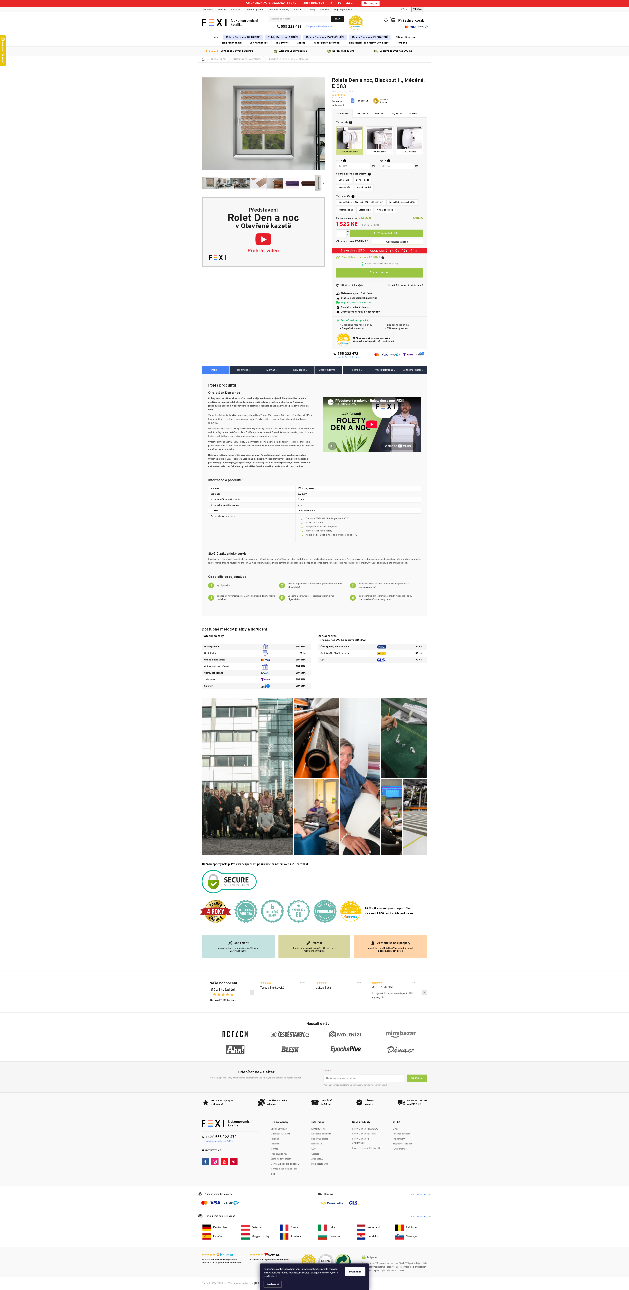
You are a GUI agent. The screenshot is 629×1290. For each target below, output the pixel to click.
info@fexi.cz (213, 1150)
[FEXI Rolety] (227, 1123)
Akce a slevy (317, 1159)
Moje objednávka (343, 10)
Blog (312, 10)
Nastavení (273, 1284)
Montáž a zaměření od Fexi (284, 1169)
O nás (395, 1129)
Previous (252, 992)
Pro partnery (399, 1139)
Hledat (338, 19)
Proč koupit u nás (279, 1154)
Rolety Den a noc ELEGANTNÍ (366, 1148)
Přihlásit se (417, 1078)
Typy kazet (396, 114)
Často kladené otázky (281, 1159)
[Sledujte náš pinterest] (234, 1161)
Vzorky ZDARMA (279, 1129)
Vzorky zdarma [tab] (327, 370)
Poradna (275, 1139)
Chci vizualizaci (379, 272)
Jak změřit (208, 10)
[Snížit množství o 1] (348, 235)
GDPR (314, 1149)
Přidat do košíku (386, 233)
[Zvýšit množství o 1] (348, 231)
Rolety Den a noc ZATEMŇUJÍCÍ (360, 1141)
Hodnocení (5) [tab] (357, 370)
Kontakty (324, 10)
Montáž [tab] (270, 370)
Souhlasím (355, 1272)
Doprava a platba (254, 10)
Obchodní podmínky (278, 10)
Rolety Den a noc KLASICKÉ (365, 1129)
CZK (403, 9)
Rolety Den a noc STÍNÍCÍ (364, 1134)
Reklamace (299, 10)
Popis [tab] (214, 370)
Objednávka (342, 114)
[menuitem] (216, 37)
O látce (413, 114)
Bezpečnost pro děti (402, 1144)
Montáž (222, 10)
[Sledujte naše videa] (225, 1161)
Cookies (315, 1154)
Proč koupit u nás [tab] (383, 370)
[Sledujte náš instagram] (215, 1161)
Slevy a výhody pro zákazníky (285, 1164)
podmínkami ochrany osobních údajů (369, 1085)
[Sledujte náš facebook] (206, 1161)
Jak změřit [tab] (242, 370)
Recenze (235, 10)
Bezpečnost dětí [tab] (412, 370)
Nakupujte (370, 3)
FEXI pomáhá (399, 1149)
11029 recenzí (228, 1000)
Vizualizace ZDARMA (281, 1134)
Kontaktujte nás (318, 1129)
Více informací (419, 1194)
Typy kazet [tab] (299, 370)
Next (424, 992)
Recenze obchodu (401, 1134)
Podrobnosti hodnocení (339, 103)
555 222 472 (291, 26)
